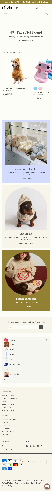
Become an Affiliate (9, 419)
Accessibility (7, 486)
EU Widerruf (36, 483)
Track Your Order (8, 404)
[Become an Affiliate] (26, 273)
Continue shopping (26, 40)
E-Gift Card (43, 2)
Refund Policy (7, 483)
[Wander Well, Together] (26, 143)
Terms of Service (8, 431)
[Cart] (43, 7)
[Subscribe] (41, 327)
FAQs (4, 402)
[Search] (47, 14)
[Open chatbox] (47, 486)
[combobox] (26, 14)
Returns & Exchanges (9, 398)
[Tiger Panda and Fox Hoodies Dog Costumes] (17, 77)
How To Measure (8, 410)
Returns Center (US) (9, 407)
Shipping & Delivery (8, 396)
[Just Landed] (26, 208)
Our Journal (6, 428)
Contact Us (6, 425)
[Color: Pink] (40, 88)
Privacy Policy (6, 434)
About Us (5, 422)
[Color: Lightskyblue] (35, 88)
